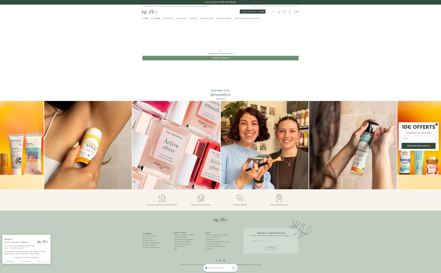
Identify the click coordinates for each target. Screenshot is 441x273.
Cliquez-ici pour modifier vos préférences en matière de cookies (245, 264)
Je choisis (26, 261)
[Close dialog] (436, 124)
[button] (5, 269)
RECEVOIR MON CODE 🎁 (418, 146)
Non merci (10, 261)
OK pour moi (42, 261)
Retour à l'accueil (220, 58)
